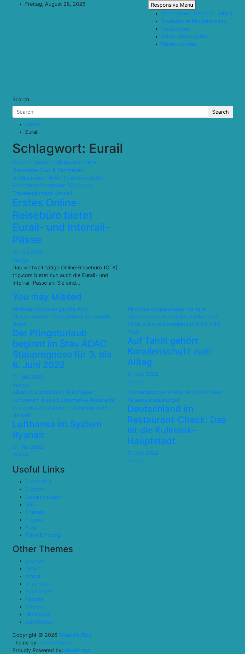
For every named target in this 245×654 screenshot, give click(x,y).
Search (20, 99)
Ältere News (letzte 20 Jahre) (197, 13)
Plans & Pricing (43, 535)
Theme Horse (55, 642)
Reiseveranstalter (83, 177)
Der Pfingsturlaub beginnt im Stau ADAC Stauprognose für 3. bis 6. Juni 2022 (62, 349)
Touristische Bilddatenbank (193, 21)
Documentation (43, 497)
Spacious (36, 583)
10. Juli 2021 (27, 252)
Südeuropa (80, 185)
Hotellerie (196, 392)
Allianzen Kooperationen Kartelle (166, 309)
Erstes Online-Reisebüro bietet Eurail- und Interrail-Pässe (61, 220)
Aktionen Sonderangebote (44, 309)
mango (20, 260)
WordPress (77, 650)
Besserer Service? (33, 162)
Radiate (34, 599)
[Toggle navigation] (16, 93)
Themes (34, 512)
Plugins (33, 519)
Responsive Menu (172, 5)
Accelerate (38, 591)
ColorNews (38, 622)
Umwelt (63, 193)
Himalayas (37, 614)
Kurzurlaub (97, 316)
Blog (30, 527)
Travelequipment (32, 193)
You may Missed (47, 296)
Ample (33, 576)
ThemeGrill (38, 481)
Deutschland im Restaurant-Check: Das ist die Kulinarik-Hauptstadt (176, 424)
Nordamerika (72, 400)
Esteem (34, 606)
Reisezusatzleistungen (39, 185)
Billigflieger (79, 392)
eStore (33, 568)
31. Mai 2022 (27, 377)
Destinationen (29, 177)
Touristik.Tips (45, 63)
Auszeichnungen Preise (155, 392)
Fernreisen (174, 316)
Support (35, 489)
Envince (34, 561)
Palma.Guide (176, 28)
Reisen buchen (178, 44)
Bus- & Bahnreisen (62, 170)
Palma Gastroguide (184, 36)
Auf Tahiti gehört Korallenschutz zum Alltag (169, 351)
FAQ (30, 504)
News (54, 177)
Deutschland (68, 316)
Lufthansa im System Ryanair (57, 429)
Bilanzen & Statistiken (38, 392)
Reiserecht (102, 400)
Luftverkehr (26, 400)
